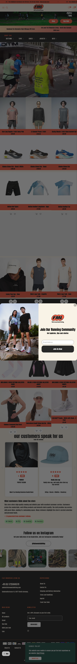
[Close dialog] (75, 305)
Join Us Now (57, 349)
